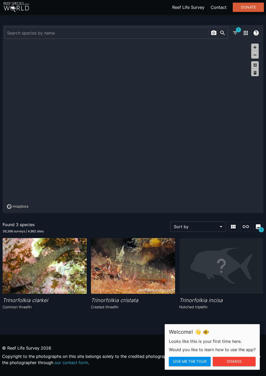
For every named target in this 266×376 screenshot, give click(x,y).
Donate (248, 7)
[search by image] (213, 33)
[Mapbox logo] (17, 207)
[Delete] (255, 72)
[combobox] (106, 33)
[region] (133, 126)
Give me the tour (190, 361)
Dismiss (234, 361)
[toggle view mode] (233, 226)
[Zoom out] (255, 55)
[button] (198, 226)
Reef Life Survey (188, 7)
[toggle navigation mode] (246, 226)
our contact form (71, 362)
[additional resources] (246, 33)
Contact (219, 7)
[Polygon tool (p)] (255, 65)
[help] (256, 33)
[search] (222, 33)
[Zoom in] (255, 47)
